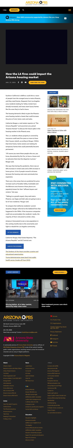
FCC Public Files (55, 320)
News (27, 363)
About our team (29, 440)
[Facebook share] (19, 82)
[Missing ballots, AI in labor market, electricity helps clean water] (22, 280)
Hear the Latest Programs (10, 404)
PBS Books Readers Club (54, 383)
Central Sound (7, 406)
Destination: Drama (8, 385)
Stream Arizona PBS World (10, 395)
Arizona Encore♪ (7, 411)
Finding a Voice (7, 419)
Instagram (55, 339)
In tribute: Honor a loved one (55, 408)
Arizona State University (25, 345)
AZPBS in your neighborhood (33, 423)
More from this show (37, 82)
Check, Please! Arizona (9, 371)
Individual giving (52, 403)
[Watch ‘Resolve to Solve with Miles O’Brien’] (58, 115)
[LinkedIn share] (22, 82)
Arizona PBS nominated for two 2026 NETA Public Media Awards (58, 110)
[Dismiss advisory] (65, 18)
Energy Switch (7, 381)
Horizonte (28, 371)
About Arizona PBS (52, 368)
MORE (59, 272)
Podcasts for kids (29, 404)
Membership (51, 400)
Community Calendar (53, 376)
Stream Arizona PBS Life (9, 393)
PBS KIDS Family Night (31, 394)
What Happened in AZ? (9, 376)
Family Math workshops (31, 409)
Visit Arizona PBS (52, 388)
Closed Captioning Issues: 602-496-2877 (58, 327)
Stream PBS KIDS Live (31, 392)
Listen (5, 401)
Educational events (30, 420)
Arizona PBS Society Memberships (56, 398)
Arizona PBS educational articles (33, 428)
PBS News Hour (29, 381)
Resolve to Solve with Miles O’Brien (12, 368)
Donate (55, 316)
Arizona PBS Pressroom (54, 373)
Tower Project (51, 410)
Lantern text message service (33, 399)
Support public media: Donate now (57, 395)
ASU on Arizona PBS (8, 390)
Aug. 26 (51, 128)
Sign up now (59, 210)
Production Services (53, 381)
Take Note (6, 414)
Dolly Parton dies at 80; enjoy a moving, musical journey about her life (57, 151)
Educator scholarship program (33, 432)
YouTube (55, 342)
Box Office (50, 378)
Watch (5, 363)
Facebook (54, 335)
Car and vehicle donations (54, 413)
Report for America (30, 437)
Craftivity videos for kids (31, 402)
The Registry (28, 425)
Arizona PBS (20, 347)
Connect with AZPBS (53, 366)
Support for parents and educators (34, 435)
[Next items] (67, 288)
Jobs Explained (7, 383)
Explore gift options (53, 393)
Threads (54, 346)
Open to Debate (29, 376)
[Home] (36, 3)
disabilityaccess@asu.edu (29, 332)
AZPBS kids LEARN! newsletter (33, 397)
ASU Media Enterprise (9, 347)
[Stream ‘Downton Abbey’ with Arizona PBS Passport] (58, 157)
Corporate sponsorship (54, 405)
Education (28, 415)
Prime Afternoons (8, 388)
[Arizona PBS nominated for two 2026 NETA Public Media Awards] (58, 96)
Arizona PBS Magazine (53, 371)
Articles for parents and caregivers (34, 407)
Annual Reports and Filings (54, 385)
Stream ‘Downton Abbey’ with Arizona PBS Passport (57, 171)
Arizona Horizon (29, 368)
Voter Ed (27, 378)
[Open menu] (69, 10)
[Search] (23, 10)
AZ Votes (27, 373)
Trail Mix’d (6, 373)
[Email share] (26, 82)
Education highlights (30, 418)
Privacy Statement (56, 332)
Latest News (28, 366)
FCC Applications (55, 323)
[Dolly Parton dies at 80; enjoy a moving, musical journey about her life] (58, 136)
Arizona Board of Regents (22, 355)
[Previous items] (5, 288)
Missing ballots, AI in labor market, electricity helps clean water (19, 305)
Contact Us (50, 390)
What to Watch (7, 366)
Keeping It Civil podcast (9, 416)
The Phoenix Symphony (9, 409)
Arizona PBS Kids (29, 389)
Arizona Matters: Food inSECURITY (12, 378)
